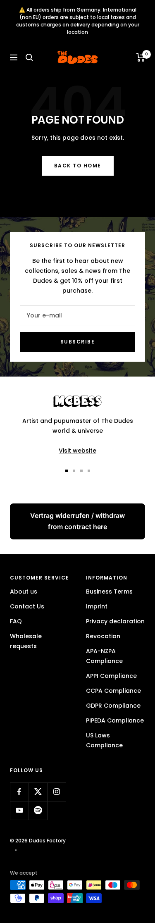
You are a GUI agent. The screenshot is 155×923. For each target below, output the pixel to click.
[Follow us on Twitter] (38, 791)
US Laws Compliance (104, 740)
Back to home (77, 165)
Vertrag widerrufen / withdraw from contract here (77, 521)
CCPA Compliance (113, 691)
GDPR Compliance (113, 705)
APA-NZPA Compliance (104, 656)
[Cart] (140, 57)
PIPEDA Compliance (115, 720)
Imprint (96, 606)
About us (23, 591)
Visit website (77, 450)
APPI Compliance (111, 676)
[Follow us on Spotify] (38, 810)
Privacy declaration (115, 621)
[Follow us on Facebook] (19, 791)
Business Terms (109, 591)
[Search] (29, 57)
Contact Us (27, 606)
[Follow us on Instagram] (56, 791)
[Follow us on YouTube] (19, 810)
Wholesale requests (26, 641)
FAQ (16, 621)
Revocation (103, 636)
